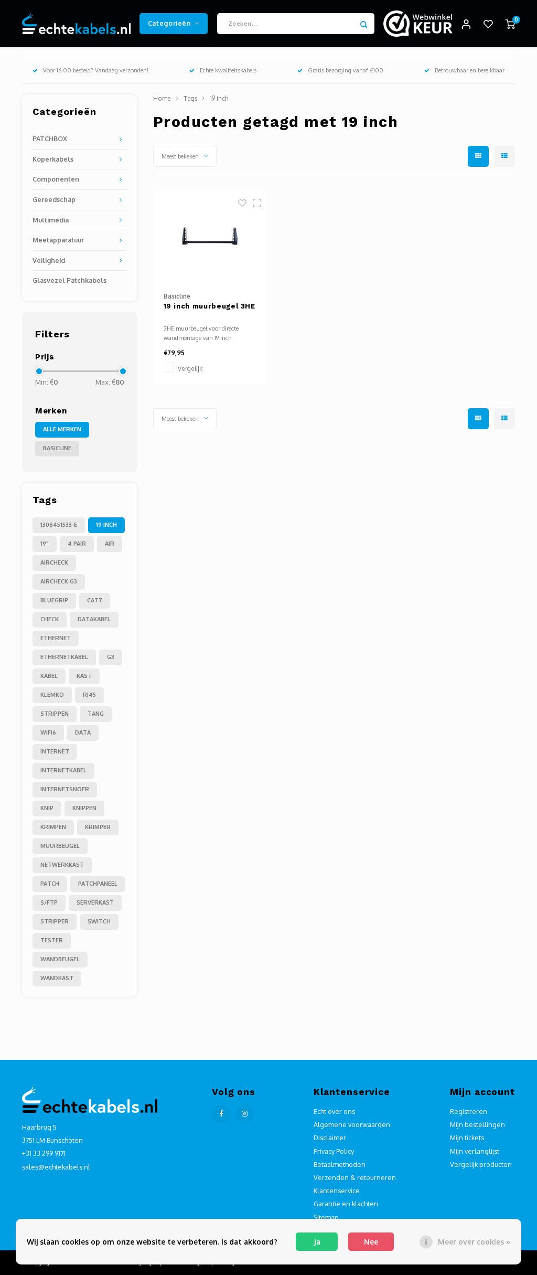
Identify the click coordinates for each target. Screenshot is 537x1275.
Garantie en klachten (346, 1203)
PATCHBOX (50, 138)
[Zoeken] (363, 23)
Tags (190, 98)
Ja (317, 1241)
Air (109, 543)
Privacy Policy (334, 1151)
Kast (84, 675)
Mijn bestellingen (477, 1124)
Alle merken (62, 429)
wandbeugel (60, 959)
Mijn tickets (467, 1137)
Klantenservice (337, 1190)
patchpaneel (97, 883)
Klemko (52, 694)
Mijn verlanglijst (474, 1151)
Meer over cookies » (474, 1241)
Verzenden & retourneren (355, 1177)
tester (51, 940)
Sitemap (326, 1217)
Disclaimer (330, 1137)
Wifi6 (48, 732)
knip (46, 808)
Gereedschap (54, 199)
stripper (54, 921)
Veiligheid (49, 260)
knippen (84, 808)
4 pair (77, 543)
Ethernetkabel (64, 657)
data (83, 732)
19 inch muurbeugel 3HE (209, 306)
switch (99, 921)
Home (162, 98)
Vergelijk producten (481, 1164)
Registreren (468, 1111)
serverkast (95, 902)
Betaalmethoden (340, 1164)
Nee (371, 1241)
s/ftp (49, 902)
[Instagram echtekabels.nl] (244, 1114)
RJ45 (89, 694)
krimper (98, 827)
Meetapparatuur (58, 240)
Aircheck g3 (58, 581)
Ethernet (55, 638)
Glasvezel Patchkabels (69, 280)
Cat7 (94, 600)
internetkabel (63, 770)
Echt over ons (334, 1111)
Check (49, 619)
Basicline (57, 448)
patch (49, 883)
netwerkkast (62, 864)
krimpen (53, 827)
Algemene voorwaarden (352, 1124)
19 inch (106, 524)
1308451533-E (58, 524)
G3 (110, 657)
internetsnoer (64, 789)
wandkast (56, 978)
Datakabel (94, 619)
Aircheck (54, 562)
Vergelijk (190, 369)
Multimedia (51, 220)
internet (54, 751)
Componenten (56, 179)
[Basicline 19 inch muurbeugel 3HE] (210, 236)
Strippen (54, 713)
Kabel (49, 675)
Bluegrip (54, 600)
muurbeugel (60, 845)
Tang (96, 713)
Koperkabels (53, 159)
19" (44, 543)
